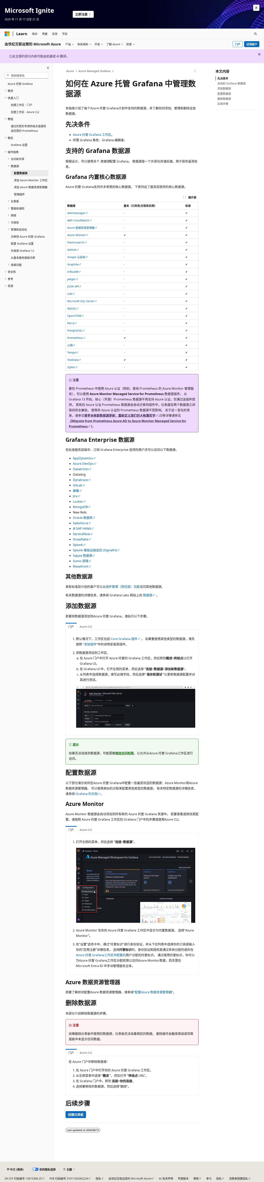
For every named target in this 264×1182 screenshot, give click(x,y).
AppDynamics (83, 458)
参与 (209, 1178)
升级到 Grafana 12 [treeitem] (22, 250)
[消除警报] (256, 8)
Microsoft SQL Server (80, 301)
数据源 (147, 595)
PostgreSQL (74, 330)
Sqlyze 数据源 (82, 555)
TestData (72, 360)
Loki (69, 294)
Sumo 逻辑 (80, 561)
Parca (70, 323)
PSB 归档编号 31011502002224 (68, 1178)
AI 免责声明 (166, 1178)
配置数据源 (224, 93)
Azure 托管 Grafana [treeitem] (20, 84)
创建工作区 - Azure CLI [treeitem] (25, 112)
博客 (196, 1178)
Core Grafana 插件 (124, 639)
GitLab (77, 485)
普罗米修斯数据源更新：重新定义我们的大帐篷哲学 (119, 415)
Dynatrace (80, 480)
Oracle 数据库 (83, 518)
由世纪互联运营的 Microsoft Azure (130, 1178)
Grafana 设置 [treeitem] (19, 145)
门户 (237, 44)
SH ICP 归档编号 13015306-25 (23, 1178)
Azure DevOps (83, 463)
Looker (78, 501)
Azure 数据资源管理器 (81, 227)
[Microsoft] (7, 33)
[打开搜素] (255, 33)
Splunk (78, 545)
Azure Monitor (76, 235)
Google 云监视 (76, 257)
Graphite (73, 264)
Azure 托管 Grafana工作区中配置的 (101, 955)
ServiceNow (81, 534)
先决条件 (222, 78)
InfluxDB (72, 272)
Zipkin (71, 367)
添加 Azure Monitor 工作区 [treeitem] (31, 180)
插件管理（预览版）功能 (123, 587)
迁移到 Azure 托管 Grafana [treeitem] (28, 236)
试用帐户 (251, 44)
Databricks (81, 469)
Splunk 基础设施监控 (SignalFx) (95, 550)
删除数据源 (224, 98)
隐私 (98, 1178)
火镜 (70, 345)
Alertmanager (76, 213)
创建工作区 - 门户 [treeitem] (21, 105)
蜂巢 (76, 491)
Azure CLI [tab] (86, 626)
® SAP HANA (82, 528)
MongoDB (80, 507)
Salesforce (80, 523)
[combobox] (26, 75)
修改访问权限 (124, 753)
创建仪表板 (75, 1114)
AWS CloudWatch (78, 220)
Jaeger (71, 279)
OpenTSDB (74, 316)
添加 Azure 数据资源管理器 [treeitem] (30, 187)
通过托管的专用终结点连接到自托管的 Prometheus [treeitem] (28, 128)
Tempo (71, 352)
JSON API (73, 286)
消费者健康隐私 (238, 1178)
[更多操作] (195, 71)
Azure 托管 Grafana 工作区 (92, 135)
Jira (75, 496)
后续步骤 (222, 103)
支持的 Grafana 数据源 (231, 83)
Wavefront (80, 566)
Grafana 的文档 (87, 794)
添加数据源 (224, 88)
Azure (70, 71)
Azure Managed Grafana (94, 71)
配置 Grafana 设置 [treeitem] (22, 243)
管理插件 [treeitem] (19, 194)
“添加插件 (89, 644)
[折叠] (48, 68)
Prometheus (75, 338)
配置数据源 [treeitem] (20, 173)
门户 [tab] (71, 626)
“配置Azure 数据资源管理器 (153, 992)
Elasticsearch (75, 242)
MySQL (71, 308)
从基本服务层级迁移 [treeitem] (23, 257)
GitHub (71, 250)
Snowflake (80, 539)
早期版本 (183, 1178)
